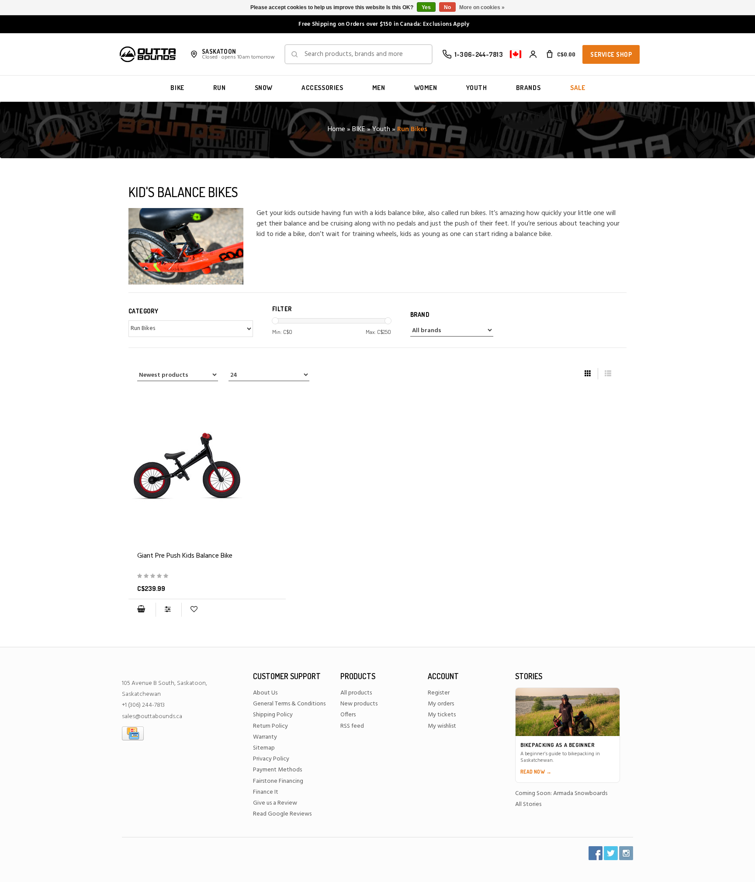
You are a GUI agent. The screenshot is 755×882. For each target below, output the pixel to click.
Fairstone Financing (278, 781)
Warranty (265, 737)
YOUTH (476, 87)
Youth (381, 129)
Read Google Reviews (282, 814)
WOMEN (425, 87)
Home (336, 129)
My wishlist (442, 726)
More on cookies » (482, 7)
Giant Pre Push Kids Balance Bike (184, 556)
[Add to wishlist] (193, 610)
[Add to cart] (141, 610)
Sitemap (264, 748)
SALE (577, 87)
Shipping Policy (273, 715)
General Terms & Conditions (289, 704)
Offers (348, 715)
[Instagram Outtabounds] (626, 853)
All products (356, 693)
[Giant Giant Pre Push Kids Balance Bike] (207, 466)
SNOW (264, 87)
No (447, 7)
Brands (528, 87)
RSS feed (352, 726)
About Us (265, 693)
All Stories (528, 804)
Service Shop (611, 54)
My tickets (442, 715)
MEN (378, 87)
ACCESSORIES (322, 87)
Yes (426, 7)
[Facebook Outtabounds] (596, 853)
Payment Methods (277, 770)
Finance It (265, 792)
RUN (219, 87)
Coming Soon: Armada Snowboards (561, 793)
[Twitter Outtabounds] (611, 853)
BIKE (177, 87)
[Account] (533, 54)
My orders (441, 704)
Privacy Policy (271, 759)
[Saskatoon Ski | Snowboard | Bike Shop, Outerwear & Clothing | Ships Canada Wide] (147, 54)
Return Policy (270, 726)
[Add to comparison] (168, 610)
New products (359, 704)
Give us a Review (275, 803)
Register (439, 693)
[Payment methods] (133, 733)
